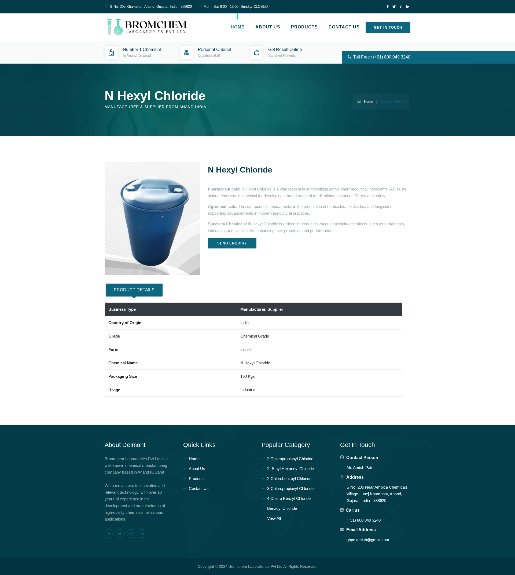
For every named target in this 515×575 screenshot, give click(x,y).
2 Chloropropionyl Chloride (290, 458)
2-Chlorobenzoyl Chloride (289, 478)
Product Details (134, 290)
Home (238, 27)
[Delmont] (149, 26)
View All (274, 518)
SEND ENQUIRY (232, 243)
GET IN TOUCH (388, 27)
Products (304, 27)
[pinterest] (401, 6)
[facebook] (387, 6)
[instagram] (131, 533)
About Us (197, 468)
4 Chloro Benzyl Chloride (289, 498)
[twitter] (394, 6)
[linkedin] (408, 6)
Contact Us (344, 27)
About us (267, 27)
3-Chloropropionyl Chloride (290, 488)
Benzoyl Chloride (282, 508)
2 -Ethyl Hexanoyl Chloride (290, 468)
